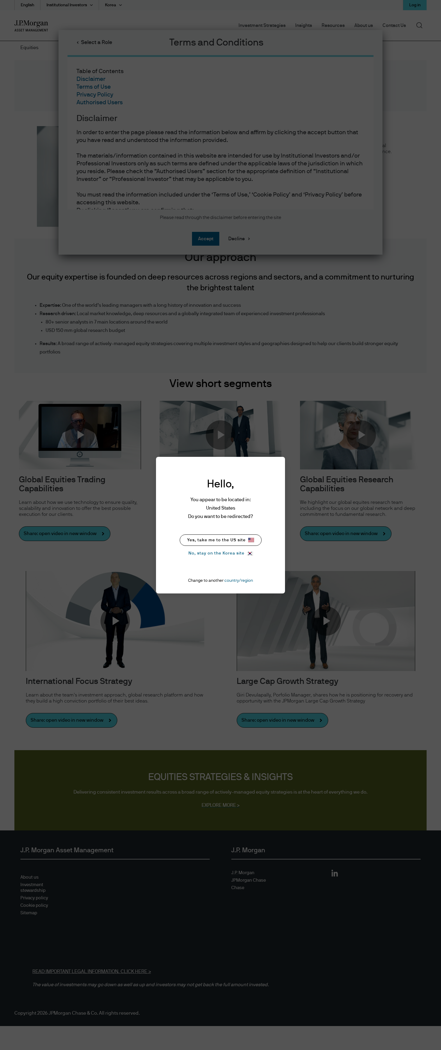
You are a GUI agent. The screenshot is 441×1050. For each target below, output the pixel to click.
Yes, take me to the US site (216, 540)
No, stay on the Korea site (216, 553)
